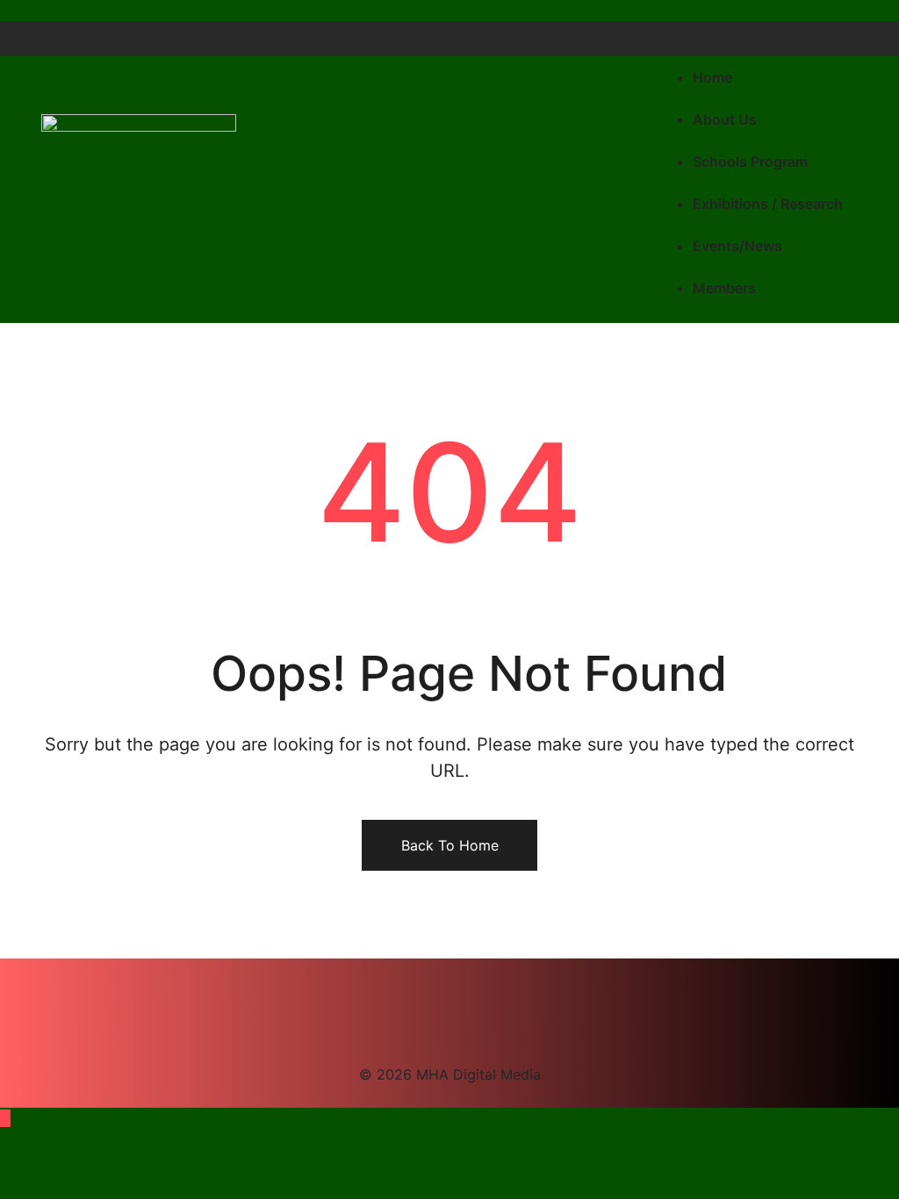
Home (712, 77)
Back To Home (450, 845)
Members (724, 288)
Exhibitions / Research (768, 203)
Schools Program (750, 161)
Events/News (737, 246)
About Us (725, 119)
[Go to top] (5, 1118)
